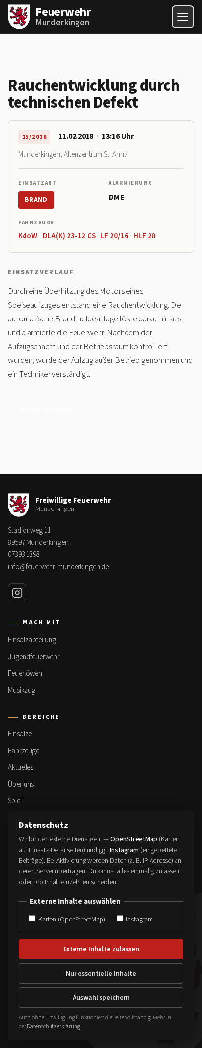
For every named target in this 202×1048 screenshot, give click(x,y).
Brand (36, 199)
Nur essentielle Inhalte (101, 974)
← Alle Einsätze (45, 409)
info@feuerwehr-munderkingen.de (58, 567)
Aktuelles (20, 767)
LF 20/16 (114, 236)
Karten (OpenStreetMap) (71, 919)
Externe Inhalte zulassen (101, 949)
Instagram (139, 919)
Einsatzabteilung (32, 640)
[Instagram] (17, 592)
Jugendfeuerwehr (34, 657)
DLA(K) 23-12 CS (69, 236)
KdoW (27, 236)
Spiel (15, 801)
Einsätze (20, 734)
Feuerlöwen (25, 673)
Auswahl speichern (101, 998)
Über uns (21, 784)
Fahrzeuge (23, 751)
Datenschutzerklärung (53, 1026)
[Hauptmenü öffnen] (183, 16)
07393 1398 (24, 554)
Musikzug (21, 690)
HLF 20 (144, 236)
